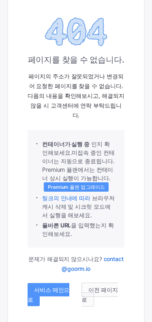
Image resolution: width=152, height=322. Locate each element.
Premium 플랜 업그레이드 (76, 187)
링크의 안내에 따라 (66, 197)
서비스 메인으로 (48, 294)
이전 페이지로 (99, 294)
